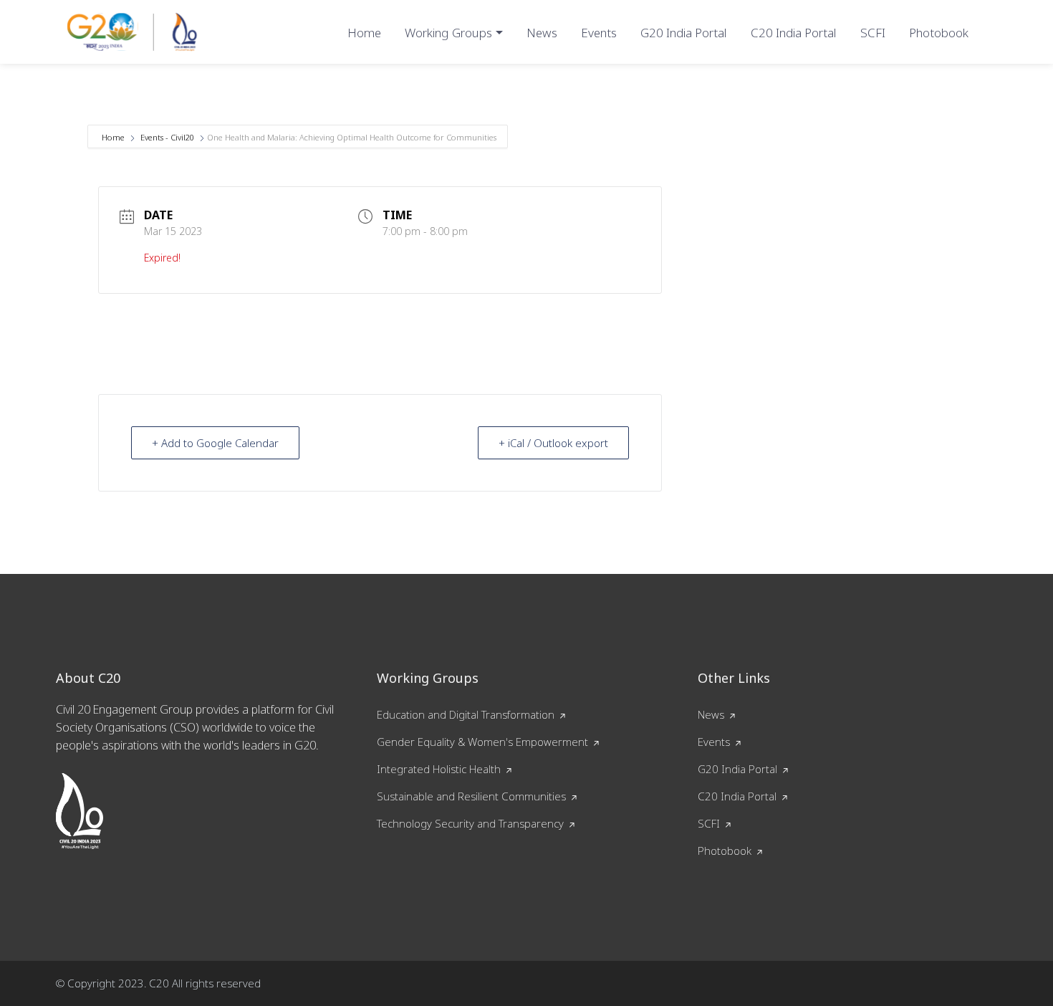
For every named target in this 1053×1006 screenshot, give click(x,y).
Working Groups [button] (448, 32)
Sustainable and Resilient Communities (471, 796)
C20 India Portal (794, 32)
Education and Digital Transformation (465, 714)
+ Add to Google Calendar (215, 443)
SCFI (872, 32)
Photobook (938, 32)
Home (364, 32)
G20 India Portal (683, 32)
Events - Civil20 (167, 137)
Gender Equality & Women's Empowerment (482, 741)
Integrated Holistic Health (439, 769)
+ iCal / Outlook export (553, 443)
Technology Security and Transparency (470, 823)
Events (599, 32)
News (541, 32)
